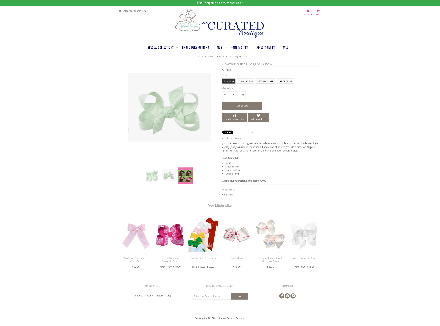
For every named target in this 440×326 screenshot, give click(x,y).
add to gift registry (235, 119)
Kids (220, 47)
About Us (138, 295)
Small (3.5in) (245, 81)
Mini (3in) (229, 81)
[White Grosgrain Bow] (304, 254)
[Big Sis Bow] (236, 254)
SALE (285, 47)
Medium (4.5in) (265, 81)
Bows (210, 56)
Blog (169, 295)
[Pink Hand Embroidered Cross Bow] (136, 254)
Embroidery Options (195, 47)
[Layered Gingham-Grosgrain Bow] (169, 254)
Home (200, 56)
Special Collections (161, 47)
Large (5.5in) (285, 81)
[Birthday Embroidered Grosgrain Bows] (270, 254)
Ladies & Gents (265, 47)
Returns (160, 295)
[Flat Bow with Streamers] (203, 254)
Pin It (253, 132)
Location (149, 295)
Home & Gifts (239, 47)
